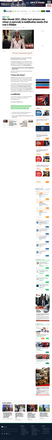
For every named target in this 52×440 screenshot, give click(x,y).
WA (47, 338)
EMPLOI (18, 11)
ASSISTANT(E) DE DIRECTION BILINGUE (43, 194)
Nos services (34, 428)
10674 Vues (41, 417)
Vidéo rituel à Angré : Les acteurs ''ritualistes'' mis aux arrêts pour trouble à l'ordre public (13, 123)
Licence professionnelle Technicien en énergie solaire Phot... (44, 263)
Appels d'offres (23, 430)
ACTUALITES (14, 11)
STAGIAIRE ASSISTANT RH (43, 229)
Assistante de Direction (42, 244)
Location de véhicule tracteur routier (42, 360)
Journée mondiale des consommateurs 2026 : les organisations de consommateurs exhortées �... (7, 415)
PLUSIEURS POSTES (42, 251)
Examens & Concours (24, 433)
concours (23, 57)
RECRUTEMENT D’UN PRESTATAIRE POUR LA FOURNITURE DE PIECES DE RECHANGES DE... (42, 136)
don (27, 90)
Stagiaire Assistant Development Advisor (42, 203)
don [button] (27, 108)
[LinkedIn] (4, 434)
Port (14, 62)
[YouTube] (7, 434)
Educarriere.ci (6, 438)
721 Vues (4, 418)
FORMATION (34, 11)
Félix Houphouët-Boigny (22, 86)
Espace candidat (34, 433)
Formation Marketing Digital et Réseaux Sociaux (44, 285)
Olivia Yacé (13, 59)
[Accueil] (11, 11)
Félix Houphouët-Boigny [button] (15, 106)
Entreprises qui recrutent (36, 430)
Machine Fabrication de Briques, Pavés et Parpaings (42, 349)
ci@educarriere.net (46, 431)
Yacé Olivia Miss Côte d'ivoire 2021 (23, 115)
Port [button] (24, 108)
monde (28, 57)
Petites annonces (34, 429)
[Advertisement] (6, 67)
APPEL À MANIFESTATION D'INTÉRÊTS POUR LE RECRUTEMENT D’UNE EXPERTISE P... (42, 150)
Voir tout (47, 108)
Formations (23, 434)
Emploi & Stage (23, 429)
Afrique (28, 65)
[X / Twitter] (9, 434)
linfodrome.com (8, 27)
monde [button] (21, 108)
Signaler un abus (48, 438)
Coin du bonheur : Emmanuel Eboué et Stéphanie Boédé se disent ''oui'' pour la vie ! (19, 415)
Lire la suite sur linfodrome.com (17, 101)
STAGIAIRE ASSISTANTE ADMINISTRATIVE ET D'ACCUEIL (44, 222)
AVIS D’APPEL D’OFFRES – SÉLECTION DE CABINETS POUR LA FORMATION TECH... (42, 166)
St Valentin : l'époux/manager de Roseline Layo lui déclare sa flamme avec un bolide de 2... (32, 415)
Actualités (23, 428)
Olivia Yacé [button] (24, 106)
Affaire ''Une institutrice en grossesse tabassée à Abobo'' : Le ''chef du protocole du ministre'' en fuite (23, 124)
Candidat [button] (48, 11)
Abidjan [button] (12, 108)
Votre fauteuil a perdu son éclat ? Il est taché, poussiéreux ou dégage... (42, 335)
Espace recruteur (34, 434)
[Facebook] (2, 434)
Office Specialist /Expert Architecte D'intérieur (43, 237)
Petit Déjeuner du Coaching (43, 278)
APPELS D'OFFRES (24, 11)
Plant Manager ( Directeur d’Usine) (43, 212)
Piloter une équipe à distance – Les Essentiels (43, 271)
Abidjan (29, 86)
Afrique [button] (17, 108)
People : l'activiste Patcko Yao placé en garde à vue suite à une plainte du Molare (44, 414)
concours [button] (29, 106)
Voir (47, 138)
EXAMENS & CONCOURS (40, 11)
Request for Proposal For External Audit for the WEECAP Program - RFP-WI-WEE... (42, 120)
